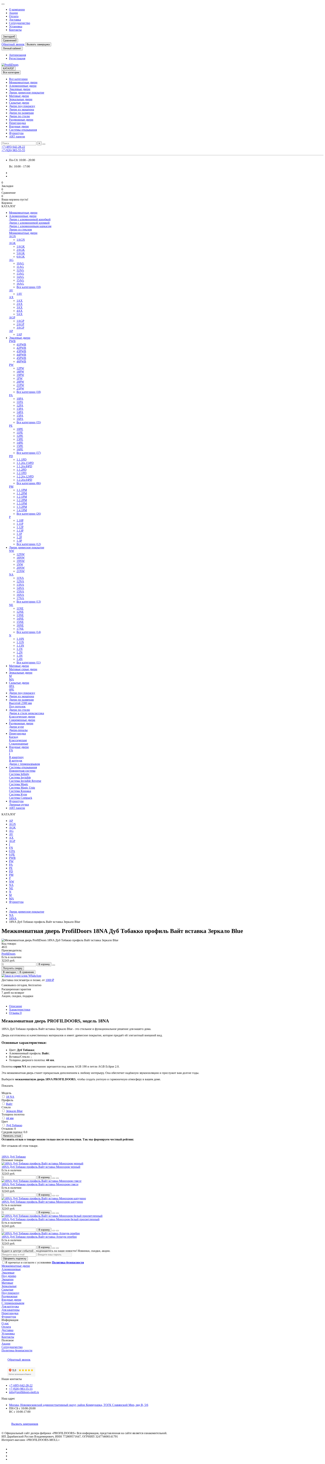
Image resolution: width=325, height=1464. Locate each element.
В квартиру (16, 757)
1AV (19, 293)
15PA (20, 415)
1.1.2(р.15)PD (25, 463)
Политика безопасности (17, 1350)
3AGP (20, 327)
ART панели (17, 136)
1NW (20, 564)
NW (11, 550)
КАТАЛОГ (8, 68)
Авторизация (17, 55)
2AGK (21, 249)
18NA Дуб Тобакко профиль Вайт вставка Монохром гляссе (40, 1184)
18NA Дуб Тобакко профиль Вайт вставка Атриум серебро (39, 1236)
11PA (20, 402)
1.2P (19, 537)
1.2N (20, 652)
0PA (11, 686)
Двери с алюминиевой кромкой (29, 222)
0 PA (12, 851)
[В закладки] (53, 1178)
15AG (20, 280)
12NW (21, 554)
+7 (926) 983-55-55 (13, 150)
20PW (20, 381)
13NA (20, 584)
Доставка (15, 19)
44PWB (21, 354)
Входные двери (19, 126)
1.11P (20, 523)
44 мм (10, 1118)
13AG (20, 273)
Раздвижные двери (21, 119)
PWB (12, 341)
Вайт (9, 1103)
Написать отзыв (12, 1135)
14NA (20, 588)
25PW (20, 388)
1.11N (20, 642)
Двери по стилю (19, 116)
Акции (13, 12)
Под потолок (17, 706)
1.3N (20, 655)
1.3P (19, 540)
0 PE (12, 854)
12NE (20, 611)
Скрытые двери (19, 102)
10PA (20, 398)
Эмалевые (8, 1272)
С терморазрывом (13, 1303)
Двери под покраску (22, 106)
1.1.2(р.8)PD (24, 466)
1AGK (21, 246)
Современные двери (22, 720)
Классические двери (22, 716)
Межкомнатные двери (23, 82)
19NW (21, 561)
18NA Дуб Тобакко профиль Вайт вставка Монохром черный (41, 1166)
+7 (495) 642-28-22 (13, 146)
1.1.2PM (22, 493)
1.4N (20, 659)
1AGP (20, 320)
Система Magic (18, 784)
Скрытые (7, 1289)
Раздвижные (9, 1296)
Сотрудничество (19, 23)
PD (11, 456)
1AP (19, 334)
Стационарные (18, 743)
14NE (20, 618)
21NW (21, 571)
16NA (20, 594)
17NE (20, 628)
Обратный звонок (13, 44)
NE (11, 605)
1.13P (20, 530)
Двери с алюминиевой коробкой (30, 219)
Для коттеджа (10, 1306)
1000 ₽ (50, 980)
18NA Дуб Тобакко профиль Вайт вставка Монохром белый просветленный (50, 1219)
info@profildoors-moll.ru (24, 1392)
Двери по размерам (21, 112)
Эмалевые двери (19, 89)
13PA (20, 408)
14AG (20, 276)
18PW (20, 371)
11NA (20, 578)
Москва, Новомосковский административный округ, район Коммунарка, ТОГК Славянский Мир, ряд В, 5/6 (78, 1404)
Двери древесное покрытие (26, 92)
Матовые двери (19, 96)
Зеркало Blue (14, 1111)
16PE (20, 449)
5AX (20, 314)
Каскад (13, 736)
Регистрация (17, 58)
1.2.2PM (22, 500)
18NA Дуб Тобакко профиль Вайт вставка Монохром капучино (42, 1201)
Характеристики (19, 1009)
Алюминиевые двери (22, 85)
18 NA (10, 1096)
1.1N (20, 649)
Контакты (15, 29)
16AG (20, 283)
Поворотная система (22, 770)
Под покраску (10, 1293)
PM (11, 486)
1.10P (20, 520)
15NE (20, 621)
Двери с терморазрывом (24, 764)
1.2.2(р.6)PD (24, 479)
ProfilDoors (8, 953)
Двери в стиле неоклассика (26, 713)
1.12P (20, 527)
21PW (20, 385)
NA (11, 574)
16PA (20, 419)
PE (11, 425)
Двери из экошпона (21, 109)
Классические (18, 740)
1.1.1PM (22, 490)
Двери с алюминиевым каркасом (30, 226)
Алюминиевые (11, 1269)
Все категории (18, 79)
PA (11, 395)
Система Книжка (20, 791)
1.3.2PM (22, 506)
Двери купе (16, 726)
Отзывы (15, 1013)
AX (11, 297)
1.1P (19, 534)
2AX (20, 304)
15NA (20, 591)
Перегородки (17, 123)
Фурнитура (16, 133)
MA (11, 679)
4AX (20, 310)
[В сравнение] (57, 1178)
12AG (20, 270)
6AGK (21, 256)
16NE (20, 625)
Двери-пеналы (18, 730)
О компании (17, 9)
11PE (20, 432)
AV (11, 290)
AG (11, 260)
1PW (20, 378)
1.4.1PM (22, 510)
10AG (20, 263)
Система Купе (18, 794)
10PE (20, 429)
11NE (20, 608)
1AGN (21, 239)
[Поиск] (43, 144)
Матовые (7, 1282)
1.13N (20, 645)
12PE (20, 435)
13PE (20, 439)
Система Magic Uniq (22, 787)
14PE (20, 442)
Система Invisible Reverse (25, 780)
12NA (20, 581)
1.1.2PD (22, 469)
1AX (20, 300)
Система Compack (20, 797)
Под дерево (9, 1276)
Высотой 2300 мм (20, 703)
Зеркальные (9, 1286)
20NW (21, 567)
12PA (20, 405)
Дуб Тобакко (14, 1125)
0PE (11, 689)
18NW (21, 557)
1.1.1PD (22, 459)
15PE (20, 446)
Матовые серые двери (23, 669)
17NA (20, 598)
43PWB (21, 351)
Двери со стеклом (20, 229)
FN (11, 750)
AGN (12, 236)
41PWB (21, 344)
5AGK (21, 253)
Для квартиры (11, 1309)
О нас (5, 1323)
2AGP (20, 324)
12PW (20, 368)
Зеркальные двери (20, 99)
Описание (15, 1006)
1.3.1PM (22, 503)
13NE (20, 615)
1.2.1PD (22, 473)
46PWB (21, 361)
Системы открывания (23, 129)
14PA (20, 412)
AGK (12, 243)
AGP (12, 317)
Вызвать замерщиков (24, 1423)
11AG (20, 266)
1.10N (20, 638)
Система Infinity (19, 774)
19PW (20, 375)
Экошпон (8, 1279)
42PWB (21, 348)
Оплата (13, 16)
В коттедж (15, 760)
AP (11, 331)
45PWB (21, 358)
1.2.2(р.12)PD (25, 476)
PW (11, 364)
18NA (13, 918)
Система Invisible (20, 777)
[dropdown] (3, 4)
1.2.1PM (22, 496)
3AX (20, 307)
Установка (15, 26)
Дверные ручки (19, 804)
